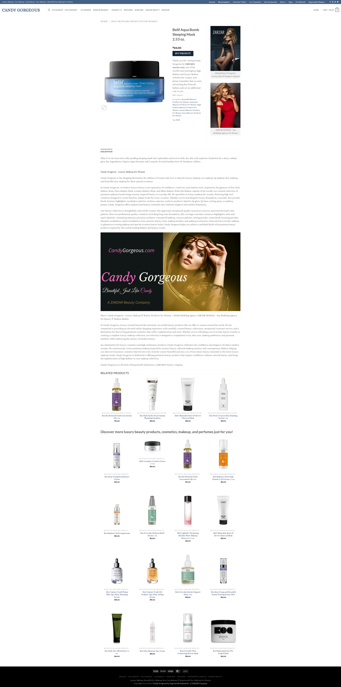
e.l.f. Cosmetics (255, 2)
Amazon (212, 2)
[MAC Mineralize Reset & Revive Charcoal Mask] (223, 510)
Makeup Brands (100, 10)
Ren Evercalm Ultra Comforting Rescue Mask (188, 652)
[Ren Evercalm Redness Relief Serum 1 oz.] (152, 510)
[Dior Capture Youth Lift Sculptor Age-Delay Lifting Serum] (152, 569)
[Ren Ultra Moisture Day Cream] (152, 628)
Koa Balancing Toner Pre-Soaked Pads (223, 652)
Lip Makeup (86, 10)
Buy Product (183, 53)
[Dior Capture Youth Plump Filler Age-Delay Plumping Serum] (117, 569)
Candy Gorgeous (21, 10)
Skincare (139, 10)
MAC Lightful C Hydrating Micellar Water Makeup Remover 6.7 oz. (188, 535)
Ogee (291, 2)
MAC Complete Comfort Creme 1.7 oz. (152, 462)
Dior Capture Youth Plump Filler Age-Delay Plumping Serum (117, 594)
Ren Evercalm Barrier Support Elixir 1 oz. (187, 593)
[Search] (49, 10)
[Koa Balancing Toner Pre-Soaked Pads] (223, 628)
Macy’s (283, 2)
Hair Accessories (270, 2)
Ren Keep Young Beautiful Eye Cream (117, 478)
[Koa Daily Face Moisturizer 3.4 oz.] (117, 628)
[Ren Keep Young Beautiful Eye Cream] (117, 454)
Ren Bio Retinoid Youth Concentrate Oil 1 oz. (117, 417)
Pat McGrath (300, 2)
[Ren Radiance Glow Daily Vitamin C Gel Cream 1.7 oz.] (223, 454)
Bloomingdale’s (224, 2)
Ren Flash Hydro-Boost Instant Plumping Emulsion (152, 417)
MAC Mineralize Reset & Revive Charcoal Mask (188, 417)
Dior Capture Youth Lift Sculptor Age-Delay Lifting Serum (152, 594)
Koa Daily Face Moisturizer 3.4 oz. (117, 652)
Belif (178, 120)
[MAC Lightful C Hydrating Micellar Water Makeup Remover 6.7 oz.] (187, 510)
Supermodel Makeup (316, 2)
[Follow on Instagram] (332, 2)
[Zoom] (104, 107)
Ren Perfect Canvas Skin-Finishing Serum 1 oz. (223, 417)
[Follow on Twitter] (337, 2)
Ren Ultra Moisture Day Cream (152, 651)
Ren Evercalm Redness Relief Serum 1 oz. (152, 534)
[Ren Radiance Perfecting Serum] (117, 510)
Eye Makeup (57, 10)
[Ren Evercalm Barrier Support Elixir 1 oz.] (187, 569)
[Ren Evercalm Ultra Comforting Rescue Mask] (187, 628)
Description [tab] (106, 152)
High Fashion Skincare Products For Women (186, 107)
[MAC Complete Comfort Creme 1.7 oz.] (152, 446)
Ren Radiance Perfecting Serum (117, 533)
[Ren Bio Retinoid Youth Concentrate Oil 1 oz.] (187, 454)
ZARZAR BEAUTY (152, 10)
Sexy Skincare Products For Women (134, 21)
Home (104, 21)
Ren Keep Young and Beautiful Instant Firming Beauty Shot (223, 593)
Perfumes (128, 10)
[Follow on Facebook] (330, 2)
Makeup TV (117, 10)
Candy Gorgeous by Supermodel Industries (171, 683)
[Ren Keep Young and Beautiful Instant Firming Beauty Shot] (223, 569)
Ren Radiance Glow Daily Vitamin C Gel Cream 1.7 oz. (223, 478)
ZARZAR (195, 683)
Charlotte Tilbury (239, 2)
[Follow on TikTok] (335, 2)
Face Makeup (71, 10)
